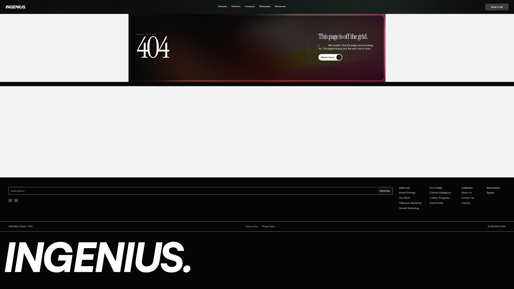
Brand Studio (436, 202)
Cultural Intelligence (440, 192)
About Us (467, 192)
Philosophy (264, 6)
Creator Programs (440, 197)
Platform (235, 6)
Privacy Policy (268, 226)
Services (222, 6)
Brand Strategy (407, 192)
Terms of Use (251, 226)
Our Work (404, 197)
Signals (490, 192)
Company (250, 6)
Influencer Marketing (410, 202)
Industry (466, 202)
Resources (280, 6)
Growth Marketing (409, 208)
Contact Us (468, 197)
